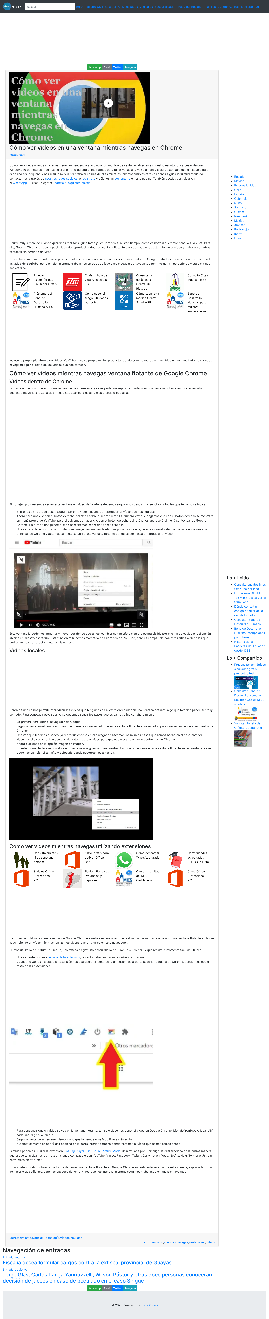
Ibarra (238, 234)
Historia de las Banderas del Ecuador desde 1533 (249, 646)
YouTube (76, 1238)
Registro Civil (94, 6)
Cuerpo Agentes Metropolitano (239, 6)
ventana (194, 1242)
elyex (16, 6)
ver (203, 1242)
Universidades (128, 6)
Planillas (210, 6)
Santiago (240, 207)
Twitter (117, 67)
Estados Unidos (245, 185)
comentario (122, 178)
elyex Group (149, 1305)
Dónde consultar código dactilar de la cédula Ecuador (248, 611)
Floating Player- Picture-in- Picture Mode (92, 1151)
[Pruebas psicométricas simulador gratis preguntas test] (246, 682)
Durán (238, 238)
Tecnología (51, 1238)
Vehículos (146, 6)
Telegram (130, 67)
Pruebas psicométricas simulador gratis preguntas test (250, 669)
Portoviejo (241, 229)
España (239, 194)
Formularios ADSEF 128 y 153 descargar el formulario (250, 597)
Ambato (239, 225)
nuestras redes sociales (61, 178)
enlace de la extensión (64, 957)
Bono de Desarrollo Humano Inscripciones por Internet (249, 633)
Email (107, 67)
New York (241, 216)
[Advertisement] (110, 38)
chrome (149, 1242)
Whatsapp (95, 67)
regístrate (88, 178)
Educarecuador (165, 6)
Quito (238, 203)
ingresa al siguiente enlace (71, 183)
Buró (79, 6)
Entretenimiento (20, 1238)
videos (210, 1242)
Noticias (37, 1238)
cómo (159, 1242)
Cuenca (239, 212)
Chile (237, 190)
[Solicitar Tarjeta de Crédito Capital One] (243, 738)
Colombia (241, 198)
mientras (170, 1242)
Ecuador (110, 6)
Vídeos (65, 1238)
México (239, 181)
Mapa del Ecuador (190, 6)
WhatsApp (20, 183)
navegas (182, 1242)
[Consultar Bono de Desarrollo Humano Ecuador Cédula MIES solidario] (246, 713)
